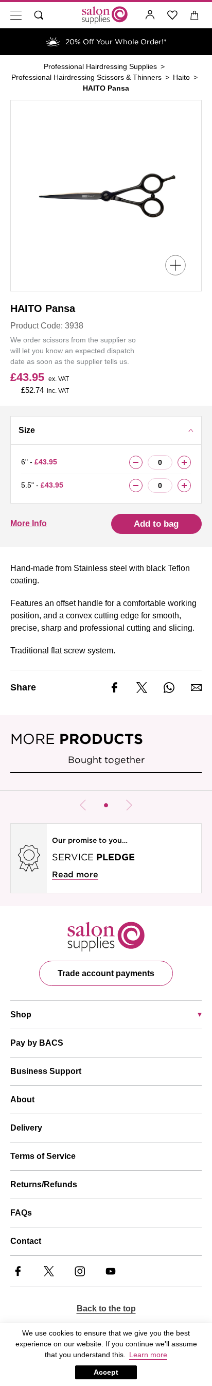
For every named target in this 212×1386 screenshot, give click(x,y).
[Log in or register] (150, 15)
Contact (25, 1241)
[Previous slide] (83, 805)
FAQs (21, 1212)
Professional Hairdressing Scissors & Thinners (86, 77)
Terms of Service (43, 1156)
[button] (106, 805)
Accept (106, 1372)
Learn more (148, 1354)
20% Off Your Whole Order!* (116, 42)
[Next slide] (129, 805)
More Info (28, 523)
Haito (181, 77)
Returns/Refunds (43, 1184)
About (22, 1099)
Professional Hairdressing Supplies (100, 66)
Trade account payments (106, 973)
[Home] (105, 15)
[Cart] (194, 15)
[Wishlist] (172, 15)
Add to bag (156, 524)
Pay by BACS (36, 1042)
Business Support (45, 1071)
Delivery (26, 1127)
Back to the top (106, 1308)
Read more (75, 874)
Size (27, 430)
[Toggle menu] (16, 15)
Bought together (106, 759)
